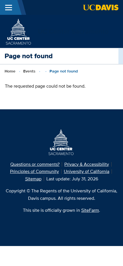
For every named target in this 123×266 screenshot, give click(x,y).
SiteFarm (90, 210)
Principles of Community (34, 171)
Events (29, 71)
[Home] (19, 31)
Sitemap (33, 179)
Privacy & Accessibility (86, 164)
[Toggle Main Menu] (8, 7)
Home (10, 71)
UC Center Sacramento (73, 31)
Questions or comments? (34, 164)
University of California (86, 171)
